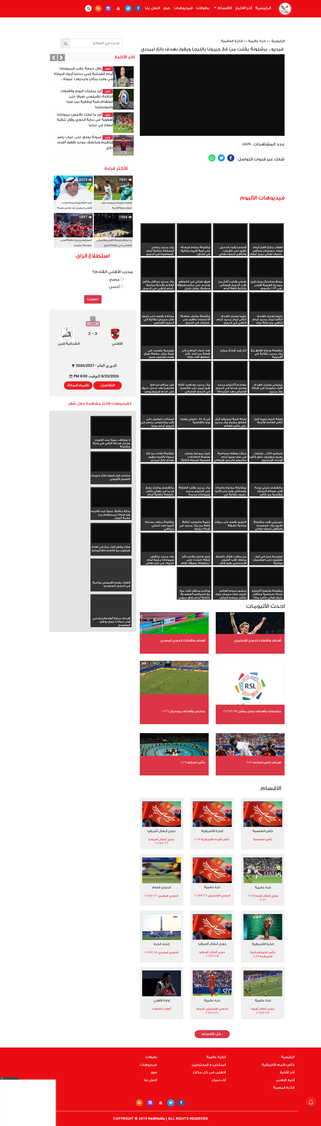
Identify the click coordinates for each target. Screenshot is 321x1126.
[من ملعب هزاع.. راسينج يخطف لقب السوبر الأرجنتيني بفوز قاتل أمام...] (230, 543)
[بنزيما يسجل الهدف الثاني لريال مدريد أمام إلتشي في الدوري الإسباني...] (230, 302)
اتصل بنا (152, 8)
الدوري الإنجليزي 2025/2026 (212, 895)
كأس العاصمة (262, 831)
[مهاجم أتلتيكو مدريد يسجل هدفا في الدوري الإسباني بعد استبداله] (230, 371)
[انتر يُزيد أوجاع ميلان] (230, 337)
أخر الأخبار (243, 8)
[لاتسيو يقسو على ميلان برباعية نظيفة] (230, 508)
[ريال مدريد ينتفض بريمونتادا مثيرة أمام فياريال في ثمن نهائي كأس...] (158, 543)
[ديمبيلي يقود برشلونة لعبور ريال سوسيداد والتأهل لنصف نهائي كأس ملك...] (266, 508)
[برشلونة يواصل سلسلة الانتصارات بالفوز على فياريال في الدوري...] (194, 302)
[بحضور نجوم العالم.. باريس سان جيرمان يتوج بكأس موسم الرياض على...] (230, 577)
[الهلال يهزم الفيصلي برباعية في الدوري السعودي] (111, 577)
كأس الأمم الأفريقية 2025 (212, 839)
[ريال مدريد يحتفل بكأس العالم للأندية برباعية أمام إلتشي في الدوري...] (158, 268)
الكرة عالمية (216, 1057)
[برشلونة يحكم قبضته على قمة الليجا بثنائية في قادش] (194, 233)
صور (166, 8)
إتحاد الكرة (161, 944)
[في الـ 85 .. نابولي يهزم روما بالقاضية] (194, 405)
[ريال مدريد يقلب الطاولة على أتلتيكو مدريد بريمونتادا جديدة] (194, 474)
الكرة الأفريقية (212, 831)
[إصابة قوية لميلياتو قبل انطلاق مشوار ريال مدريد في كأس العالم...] (230, 405)
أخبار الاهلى (285, 1080)
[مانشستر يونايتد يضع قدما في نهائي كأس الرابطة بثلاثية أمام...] (158, 474)
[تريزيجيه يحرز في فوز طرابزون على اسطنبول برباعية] (266, 543)
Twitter (221, 157)
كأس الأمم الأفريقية (278, 1065)
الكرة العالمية (232, 41)
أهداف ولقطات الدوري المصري (182, 640)
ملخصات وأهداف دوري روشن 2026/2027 (252, 711)
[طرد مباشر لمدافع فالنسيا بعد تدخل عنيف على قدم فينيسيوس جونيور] (158, 371)
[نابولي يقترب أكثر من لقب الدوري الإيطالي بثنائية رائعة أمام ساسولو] (230, 268)
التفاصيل (107, 385)
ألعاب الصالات (161, 1008)
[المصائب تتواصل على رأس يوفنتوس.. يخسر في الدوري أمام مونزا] (158, 405)
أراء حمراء (219, 1080)
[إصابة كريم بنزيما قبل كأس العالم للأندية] (266, 405)
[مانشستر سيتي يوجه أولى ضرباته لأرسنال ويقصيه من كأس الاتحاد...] (266, 474)
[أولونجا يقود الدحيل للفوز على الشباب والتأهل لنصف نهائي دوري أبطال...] (230, 233)
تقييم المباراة (78, 385)
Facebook (230, 157)
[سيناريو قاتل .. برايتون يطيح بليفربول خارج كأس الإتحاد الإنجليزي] (266, 439)
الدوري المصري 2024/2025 (161, 952)
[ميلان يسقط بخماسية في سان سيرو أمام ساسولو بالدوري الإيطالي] (230, 439)
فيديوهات (183, 8)
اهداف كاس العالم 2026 (264, 762)
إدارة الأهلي (161, 1000)
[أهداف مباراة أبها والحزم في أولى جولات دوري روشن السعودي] (111, 613)
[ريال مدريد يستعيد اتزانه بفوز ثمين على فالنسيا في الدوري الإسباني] (194, 371)
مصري (114, 280)
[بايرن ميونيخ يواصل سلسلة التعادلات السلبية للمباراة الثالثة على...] (194, 439)
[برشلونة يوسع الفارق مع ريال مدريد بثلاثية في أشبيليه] (266, 337)
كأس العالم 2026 (193, 762)
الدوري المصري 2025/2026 (161, 895)
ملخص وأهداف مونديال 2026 (184, 711)
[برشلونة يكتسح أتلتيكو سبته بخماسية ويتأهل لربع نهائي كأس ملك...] (266, 577)
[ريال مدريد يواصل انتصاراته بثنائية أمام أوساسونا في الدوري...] (158, 233)
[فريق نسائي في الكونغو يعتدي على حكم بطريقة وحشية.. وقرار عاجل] (194, 268)
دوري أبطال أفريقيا (161, 831)
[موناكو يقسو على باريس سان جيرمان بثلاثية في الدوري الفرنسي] (158, 302)
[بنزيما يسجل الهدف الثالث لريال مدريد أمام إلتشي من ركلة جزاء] (266, 302)
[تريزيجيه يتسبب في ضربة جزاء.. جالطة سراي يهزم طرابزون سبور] (158, 337)
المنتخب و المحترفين (209, 1065)
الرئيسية (262, 8)
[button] (53, 57)
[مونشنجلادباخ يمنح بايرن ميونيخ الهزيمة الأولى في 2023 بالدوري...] (266, 268)
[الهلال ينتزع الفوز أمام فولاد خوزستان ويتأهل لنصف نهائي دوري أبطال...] (266, 233)
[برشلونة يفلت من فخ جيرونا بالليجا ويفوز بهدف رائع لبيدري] (158, 439)
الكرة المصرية (283, 1088)
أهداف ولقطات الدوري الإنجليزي (257, 640)
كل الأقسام (212, 1034)
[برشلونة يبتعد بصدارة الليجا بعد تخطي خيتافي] (158, 508)
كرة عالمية (257, 41)
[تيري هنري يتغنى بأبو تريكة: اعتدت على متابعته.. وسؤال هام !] (194, 543)
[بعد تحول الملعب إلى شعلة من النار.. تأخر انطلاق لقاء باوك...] (194, 337)
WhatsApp (211, 157)
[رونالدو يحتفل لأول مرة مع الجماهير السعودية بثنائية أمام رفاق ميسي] (194, 577)
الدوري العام (161, 887)
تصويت (92, 299)
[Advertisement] (225, 180)
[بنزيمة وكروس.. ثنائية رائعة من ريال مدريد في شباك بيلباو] (194, 508)
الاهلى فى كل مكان (209, 1072)
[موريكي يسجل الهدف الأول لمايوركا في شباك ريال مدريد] (266, 371)
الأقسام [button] (224, 8)
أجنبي (114, 287)
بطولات (203, 8)
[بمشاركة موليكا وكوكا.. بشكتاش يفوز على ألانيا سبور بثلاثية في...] (230, 474)
